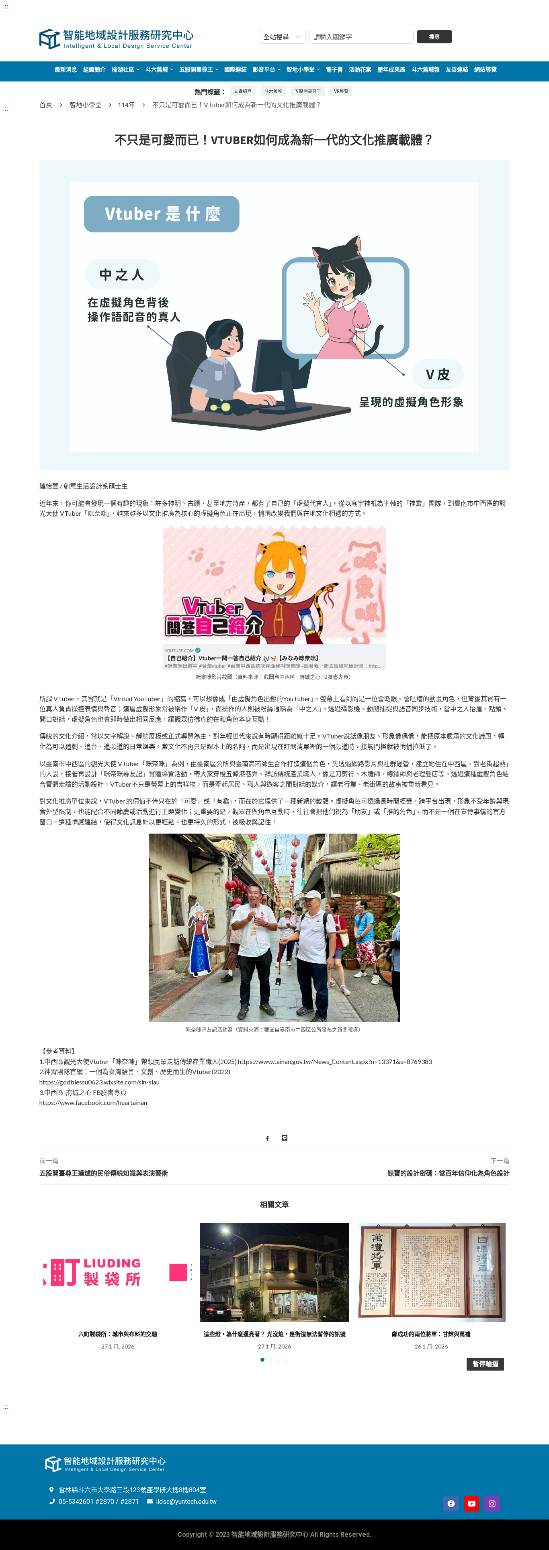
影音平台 (264, 69)
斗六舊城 (156, 69)
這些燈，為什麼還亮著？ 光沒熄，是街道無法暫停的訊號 (275, 1334)
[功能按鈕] (284, 1138)
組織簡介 (94, 69)
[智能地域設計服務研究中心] (116, 29)
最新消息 (66, 69)
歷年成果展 (391, 69)
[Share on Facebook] (267, 1138)
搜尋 (434, 36)
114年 (126, 104)
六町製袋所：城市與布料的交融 (117, 1334)
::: (5, 6)
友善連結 (457, 69)
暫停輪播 (485, 1364)
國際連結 (235, 69)
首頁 (45, 104)
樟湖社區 (123, 69)
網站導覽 (485, 69)
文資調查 (243, 91)
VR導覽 (341, 91)
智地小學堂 (301, 69)
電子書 (334, 69)
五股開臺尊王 (196, 69)
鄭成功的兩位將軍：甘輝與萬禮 (431, 1334)
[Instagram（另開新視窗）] (492, 1503)
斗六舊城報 (426, 69)
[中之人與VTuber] (274, 165)
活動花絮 (360, 69)
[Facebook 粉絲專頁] (451, 1503)
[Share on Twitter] (275, 1138)
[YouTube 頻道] (471, 1503)
